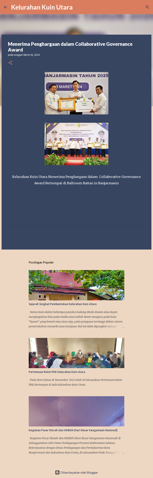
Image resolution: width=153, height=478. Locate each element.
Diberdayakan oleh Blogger (79, 472)
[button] (10, 63)
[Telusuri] (78, 7)
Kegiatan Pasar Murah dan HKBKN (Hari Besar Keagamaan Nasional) (73, 430)
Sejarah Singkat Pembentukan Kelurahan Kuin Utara (63, 304)
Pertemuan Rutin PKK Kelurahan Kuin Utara (57, 372)
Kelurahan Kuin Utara (42, 7)
